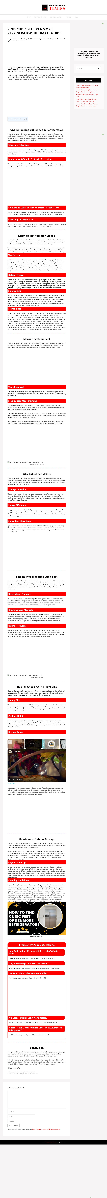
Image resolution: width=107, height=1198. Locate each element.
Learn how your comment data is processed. (46, 1129)
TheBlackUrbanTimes (51, 1142)
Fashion (68, 17)
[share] (62, 750)
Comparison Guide (40, 17)
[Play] (50, 743)
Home (28, 17)
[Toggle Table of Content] (24, 119)
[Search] (98, 68)
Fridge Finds (17, 752)
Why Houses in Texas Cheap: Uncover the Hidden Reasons (23, 1073)
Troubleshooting (56, 17)
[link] (10, 751)
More (76, 17)
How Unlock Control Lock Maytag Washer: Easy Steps (22, 1072)
